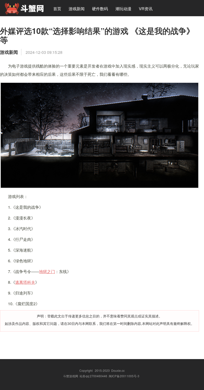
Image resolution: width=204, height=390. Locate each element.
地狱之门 (47, 271)
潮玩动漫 (123, 8)
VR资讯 (146, 8)
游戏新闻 (77, 8)
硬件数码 (100, 8)
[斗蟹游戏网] (24, 7)
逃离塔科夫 (25, 282)
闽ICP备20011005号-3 (124, 376)
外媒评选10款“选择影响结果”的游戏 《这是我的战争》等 (97, 35)
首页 (57, 8)
